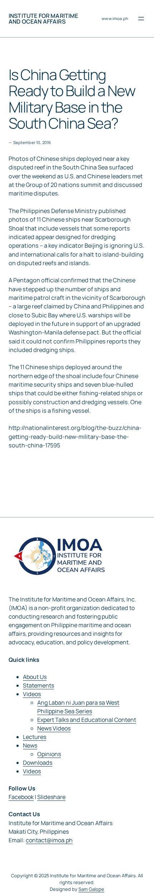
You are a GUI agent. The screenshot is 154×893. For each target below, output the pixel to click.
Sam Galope (91, 889)
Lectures (34, 737)
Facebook (21, 797)
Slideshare (51, 797)
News (30, 745)
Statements (38, 685)
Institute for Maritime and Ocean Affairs (43, 18)
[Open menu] (141, 18)
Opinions (49, 754)
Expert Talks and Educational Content (86, 720)
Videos (32, 694)
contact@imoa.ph (49, 840)
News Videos (54, 728)
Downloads (37, 763)
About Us (35, 677)
